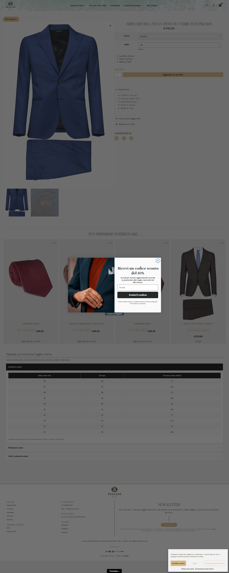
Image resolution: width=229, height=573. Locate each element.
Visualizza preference (214, 563)
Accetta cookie (178, 563)
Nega (195, 563)
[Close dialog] (158, 261)
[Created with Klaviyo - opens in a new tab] (114, 313)
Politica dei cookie (187, 569)
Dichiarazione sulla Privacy (204, 569)
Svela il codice (138, 295)
